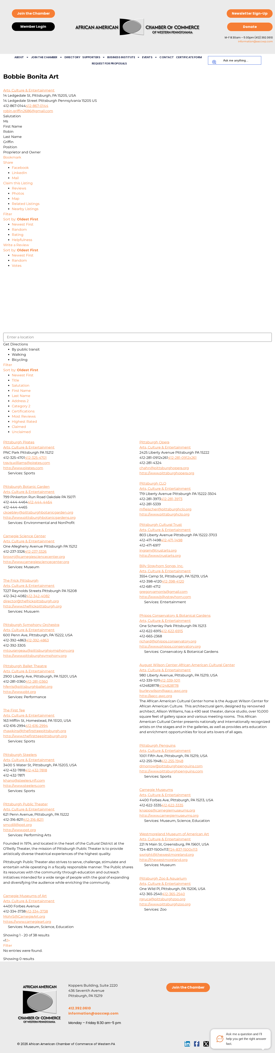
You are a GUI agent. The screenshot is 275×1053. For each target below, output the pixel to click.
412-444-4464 (40, 502)
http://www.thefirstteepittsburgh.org (35, 736)
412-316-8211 (33, 820)
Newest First (23, 224)
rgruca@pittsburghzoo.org (162, 899)
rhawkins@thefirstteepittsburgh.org (34, 731)
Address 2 (20, 401)
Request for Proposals (109, 63)
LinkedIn (19, 173)
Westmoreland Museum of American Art (174, 834)
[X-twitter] (206, 1044)
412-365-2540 (173, 894)
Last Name (21, 396)
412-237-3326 (36, 551)
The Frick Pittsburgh (20, 580)
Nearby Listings (25, 209)
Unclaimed (21, 432)
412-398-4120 (173, 581)
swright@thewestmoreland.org (166, 855)
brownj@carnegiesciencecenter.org (34, 557)
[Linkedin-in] (187, 1044)
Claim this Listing (18, 183)
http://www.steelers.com (24, 786)
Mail (15, 178)
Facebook (20, 168)
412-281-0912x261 (182, 458)
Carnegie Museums (156, 790)
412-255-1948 (172, 761)
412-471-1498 (171, 540)
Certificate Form (189, 57)
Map (15, 199)
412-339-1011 (170, 680)
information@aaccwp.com (255, 41)
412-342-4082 (38, 596)
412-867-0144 (37, 106)
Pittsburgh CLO (152, 483)
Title (15, 380)
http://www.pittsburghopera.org (166, 473)
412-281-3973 (171, 499)
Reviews (19, 188)
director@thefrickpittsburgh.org (31, 601)
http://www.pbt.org (19, 692)
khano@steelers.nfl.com (24, 780)
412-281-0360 (37, 681)
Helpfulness (22, 240)
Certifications (23, 411)
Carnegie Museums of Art (25, 896)
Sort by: (20, 219)
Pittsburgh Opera (154, 442)
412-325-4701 (36, 458)
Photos (18, 193)
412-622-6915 (172, 631)
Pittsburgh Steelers (20, 755)
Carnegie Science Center (24, 536)
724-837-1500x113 (182, 849)
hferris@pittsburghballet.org (27, 687)
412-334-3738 (37, 911)
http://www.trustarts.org (160, 556)
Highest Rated (24, 422)
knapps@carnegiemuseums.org (167, 810)
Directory (72, 57)
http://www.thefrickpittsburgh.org (32, 606)
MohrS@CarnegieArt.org (24, 916)
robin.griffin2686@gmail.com (28, 111)
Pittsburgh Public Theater (25, 804)
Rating (17, 235)
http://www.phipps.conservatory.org (170, 646)
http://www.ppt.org (19, 830)
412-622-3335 (172, 805)
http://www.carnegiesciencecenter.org (36, 562)
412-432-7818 (36, 770)
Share (8, 162)
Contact (166, 57)
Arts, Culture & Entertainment (29, 90)
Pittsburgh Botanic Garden (26, 487)
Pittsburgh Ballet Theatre (25, 666)
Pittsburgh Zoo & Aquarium (163, 878)
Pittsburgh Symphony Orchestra (31, 625)
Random (19, 229)
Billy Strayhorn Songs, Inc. (161, 566)
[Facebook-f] (196, 1044)
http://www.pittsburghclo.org (164, 514)
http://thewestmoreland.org (163, 860)
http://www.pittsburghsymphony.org (35, 656)
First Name (21, 391)
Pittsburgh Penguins (157, 745)
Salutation (20, 385)
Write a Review (16, 245)
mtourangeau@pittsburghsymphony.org (38, 651)
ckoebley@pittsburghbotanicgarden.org (38, 512)
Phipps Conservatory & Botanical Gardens (175, 615)
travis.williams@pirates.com (26, 463)
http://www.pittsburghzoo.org (165, 904)
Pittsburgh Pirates (18, 442)
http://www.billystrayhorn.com (165, 597)
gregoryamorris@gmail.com (163, 592)
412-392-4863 (37, 640)
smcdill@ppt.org (17, 825)
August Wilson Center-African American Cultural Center (187, 665)
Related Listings (26, 204)
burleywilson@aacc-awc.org (163, 691)
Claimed (19, 427)
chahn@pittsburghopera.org (164, 468)
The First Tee (14, 710)
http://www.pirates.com (23, 468)
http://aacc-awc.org (155, 696)
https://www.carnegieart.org (27, 922)
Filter (7, 214)
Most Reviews (24, 416)
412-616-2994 (37, 726)
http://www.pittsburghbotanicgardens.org (39, 518)
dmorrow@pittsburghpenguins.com (171, 766)
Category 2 (21, 406)
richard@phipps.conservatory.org (167, 641)
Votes (16, 266)
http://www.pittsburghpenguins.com (171, 771)
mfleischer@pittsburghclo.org (165, 509)
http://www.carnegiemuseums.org (169, 815)
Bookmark (12, 157)
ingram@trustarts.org (158, 550)
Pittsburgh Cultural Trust (160, 525)
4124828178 (169, 686)
